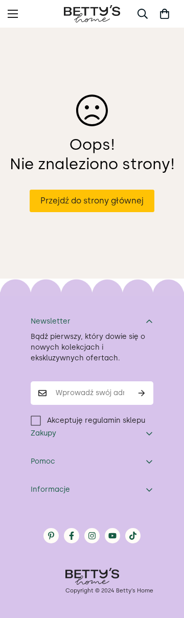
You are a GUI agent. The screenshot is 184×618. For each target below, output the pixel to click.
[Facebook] (71, 535)
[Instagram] (92, 535)
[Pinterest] (51, 535)
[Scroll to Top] (165, 564)
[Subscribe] (141, 393)
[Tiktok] (133, 535)
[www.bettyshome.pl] (92, 14)
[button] (164, 14)
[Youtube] (112, 535)
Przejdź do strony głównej (92, 200)
